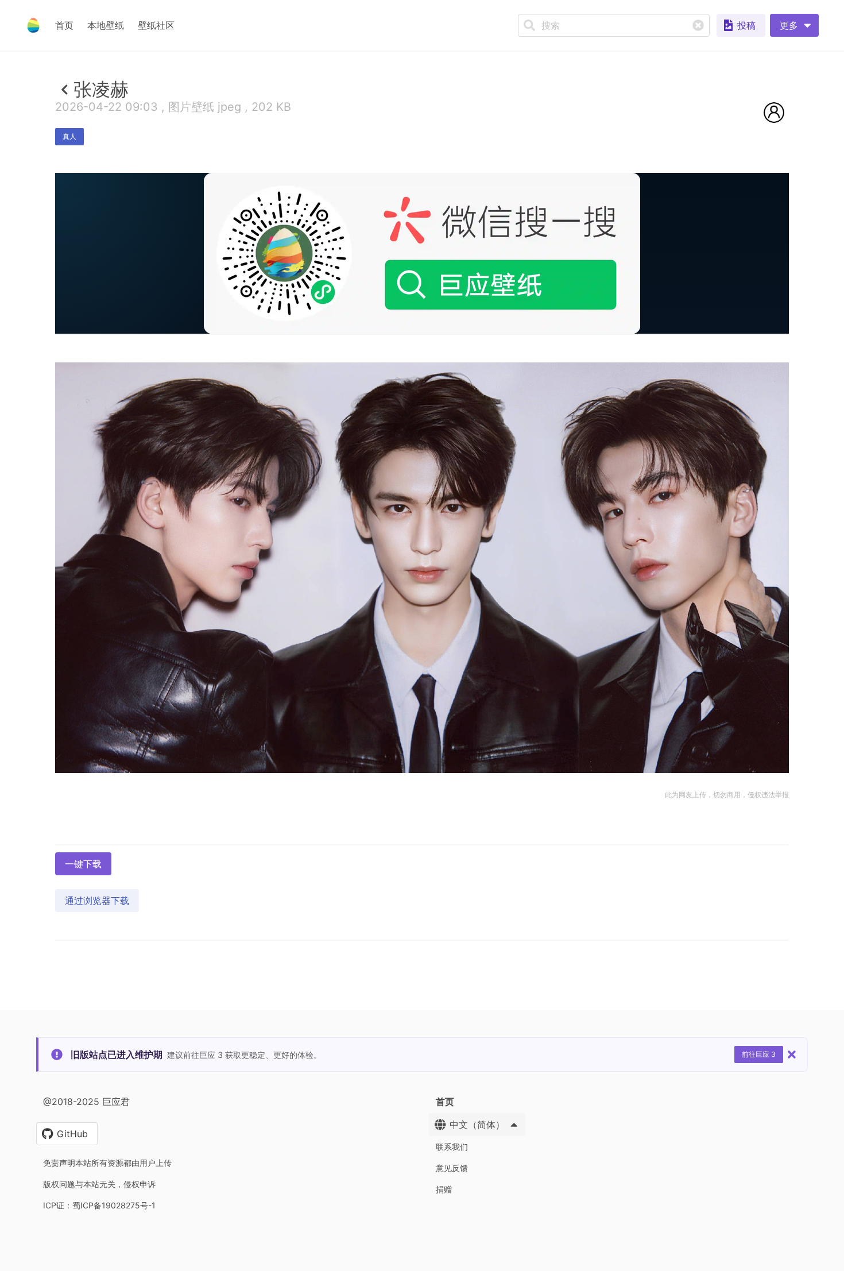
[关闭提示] (792, 1054)
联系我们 (452, 1147)
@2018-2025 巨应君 (86, 1101)
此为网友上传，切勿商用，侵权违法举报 (727, 794)
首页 (64, 25)
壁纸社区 (156, 25)
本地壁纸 (105, 25)
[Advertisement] (422, 417)
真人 (69, 136)
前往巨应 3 (759, 1054)
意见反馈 (452, 1168)
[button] (794, 25)
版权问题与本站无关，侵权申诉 (99, 1184)
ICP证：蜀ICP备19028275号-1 (99, 1205)
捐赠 (444, 1189)
